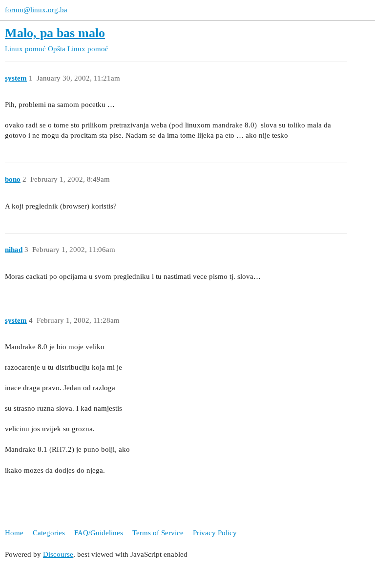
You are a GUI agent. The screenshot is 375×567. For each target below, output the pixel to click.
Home (14, 533)
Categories (49, 533)
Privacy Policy (215, 533)
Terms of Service (158, 533)
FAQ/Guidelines (98, 533)
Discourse (58, 554)
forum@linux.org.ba (36, 10)
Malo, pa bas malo (55, 33)
